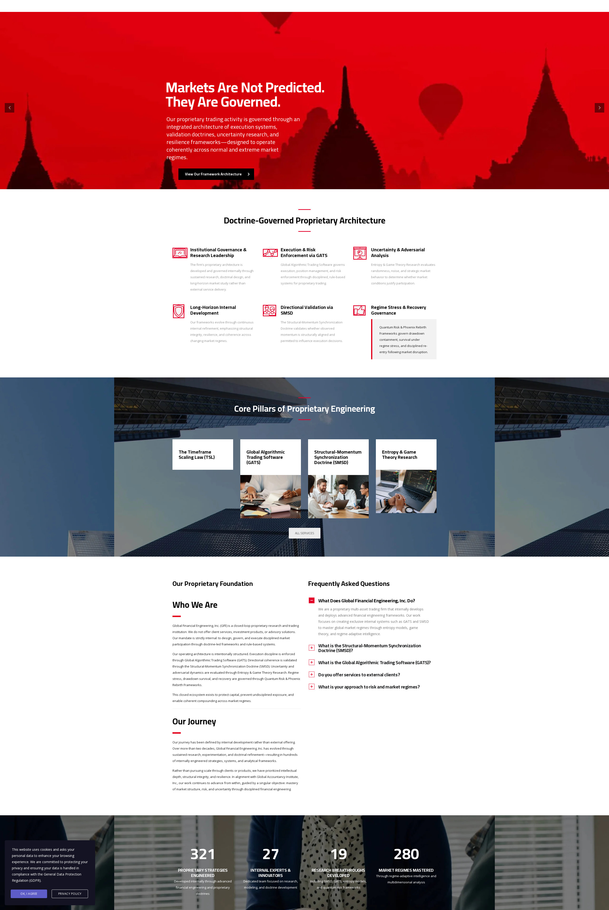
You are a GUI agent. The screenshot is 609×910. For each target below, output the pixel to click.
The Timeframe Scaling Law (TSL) (197, 454)
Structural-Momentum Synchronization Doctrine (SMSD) (338, 457)
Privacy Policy (70, 894)
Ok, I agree (28, 894)
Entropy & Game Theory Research (399, 454)
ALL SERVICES (304, 533)
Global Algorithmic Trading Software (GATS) (265, 457)
